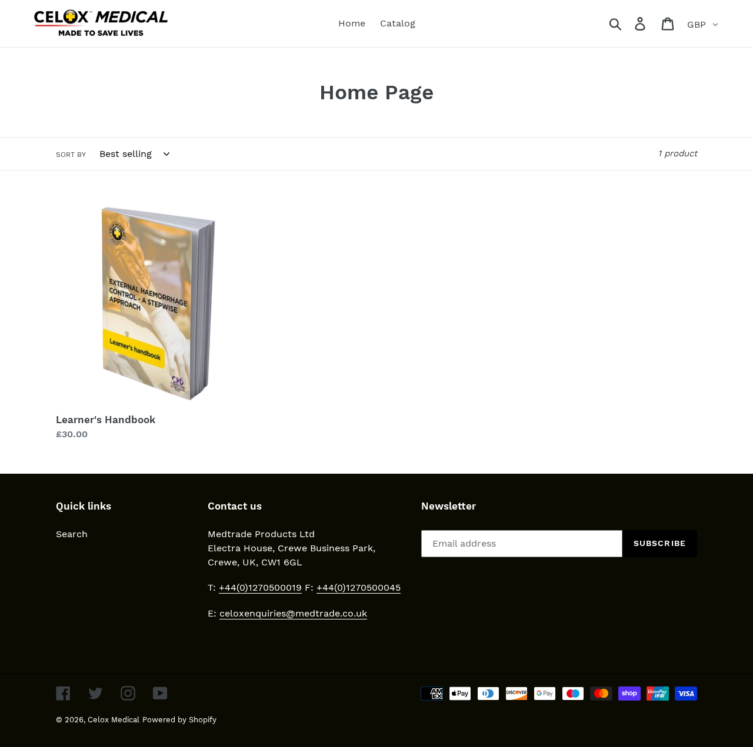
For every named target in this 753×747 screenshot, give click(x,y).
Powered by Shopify (179, 719)
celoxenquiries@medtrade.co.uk (293, 613)
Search (72, 534)
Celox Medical (113, 719)
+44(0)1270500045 (358, 587)
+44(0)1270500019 (260, 587)
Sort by (71, 154)
